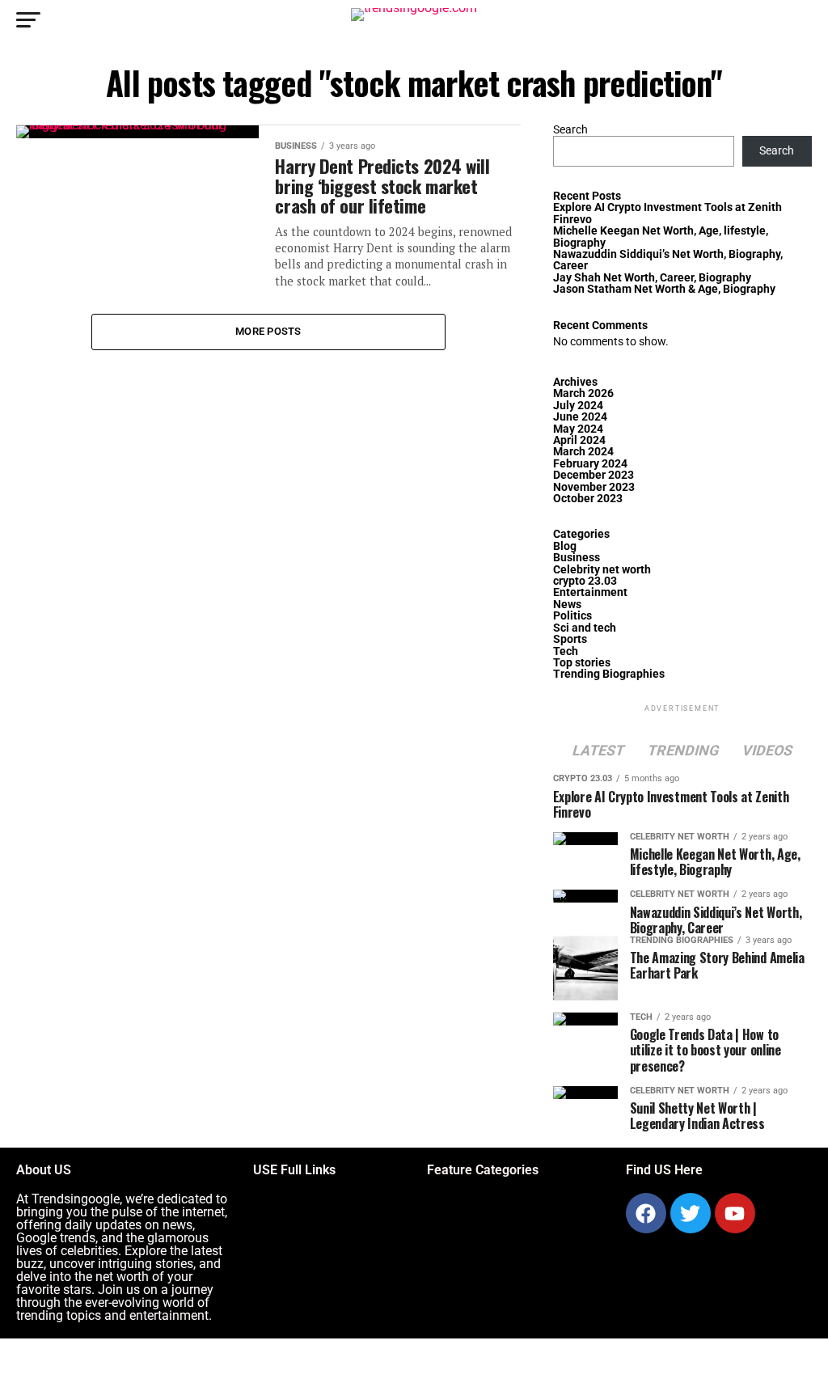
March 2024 (583, 452)
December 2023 (593, 475)
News (567, 604)
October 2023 (588, 498)
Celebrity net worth (602, 570)
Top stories (581, 663)
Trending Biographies (609, 674)
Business (576, 558)
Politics (572, 616)
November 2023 (594, 487)
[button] (269, 1210)
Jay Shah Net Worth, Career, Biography (652, 278)
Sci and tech (584, 628)
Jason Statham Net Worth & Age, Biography (664, 289)
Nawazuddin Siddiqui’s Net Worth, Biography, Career (668, 260)
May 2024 (578, 429)
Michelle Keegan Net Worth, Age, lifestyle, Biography (660, 236)
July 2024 (578, 405)
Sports (570, 639)
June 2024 (580, 417)
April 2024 (579, 440)
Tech (565, 651)
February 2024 (590, 464)
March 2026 (583, 393)
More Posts (268, 331)
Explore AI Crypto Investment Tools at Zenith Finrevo (667, 213)
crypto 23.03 (585, 581)
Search (570, 130)
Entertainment (590, 592)
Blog (565, 546)
